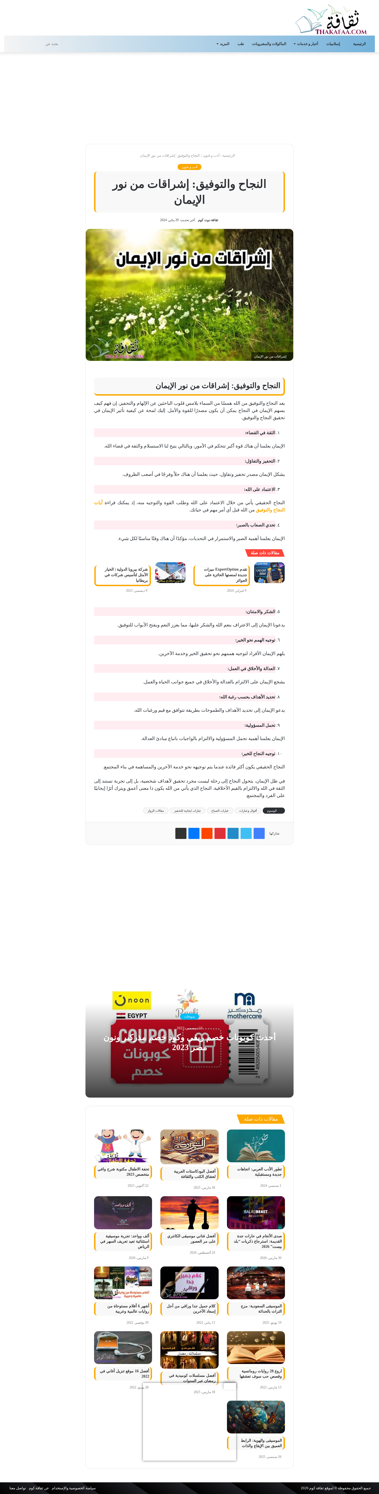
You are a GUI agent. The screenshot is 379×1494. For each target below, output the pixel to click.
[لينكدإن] (233, 833)
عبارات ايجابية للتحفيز (187, 810)
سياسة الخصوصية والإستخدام (74, 1488)
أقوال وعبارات (248, 810)
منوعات (189, 1016)
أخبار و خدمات (307, 44)
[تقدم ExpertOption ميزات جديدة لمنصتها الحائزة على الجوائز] (269, 572)
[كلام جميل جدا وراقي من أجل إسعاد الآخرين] (189, 1282)
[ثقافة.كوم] (331, 18)
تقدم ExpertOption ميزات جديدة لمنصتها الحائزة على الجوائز (225, 574)
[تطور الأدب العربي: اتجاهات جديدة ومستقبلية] (256, 1146)
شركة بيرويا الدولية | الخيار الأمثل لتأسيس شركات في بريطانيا (126, 574)
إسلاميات (333, 44)
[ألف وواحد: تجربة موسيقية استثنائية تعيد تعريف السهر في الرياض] (123, 1212)
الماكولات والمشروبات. (269, 44)
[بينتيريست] (220, 833)
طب (240, 44)
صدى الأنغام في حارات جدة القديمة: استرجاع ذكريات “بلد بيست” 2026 (258, 1241)
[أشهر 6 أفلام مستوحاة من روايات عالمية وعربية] (123, 1282)
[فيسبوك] (259, 833)
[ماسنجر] (193, 833)
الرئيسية (360, 44)
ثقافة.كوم (316, 1488)
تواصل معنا (17, 1488)
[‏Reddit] (207, 833)
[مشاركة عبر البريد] (180, 833)
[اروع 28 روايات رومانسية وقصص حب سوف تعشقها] (256, 1347)
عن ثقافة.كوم (39, 1488)
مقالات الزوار (156, 810)
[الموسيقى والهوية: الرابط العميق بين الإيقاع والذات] (256, 1417)
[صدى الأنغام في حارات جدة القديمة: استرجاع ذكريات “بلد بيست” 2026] (256, 1212)
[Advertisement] (189, 97)
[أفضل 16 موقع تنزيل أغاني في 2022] (123, 1347)
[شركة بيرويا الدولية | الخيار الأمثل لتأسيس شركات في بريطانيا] (170, 572)
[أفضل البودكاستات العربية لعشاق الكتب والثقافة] (189, 1147)
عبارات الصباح (220, 810)
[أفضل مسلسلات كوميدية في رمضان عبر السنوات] (189, 1350)
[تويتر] (246, 833)
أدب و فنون (211, 155)
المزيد (224, 44)
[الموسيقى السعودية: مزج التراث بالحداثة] (256, 1282)
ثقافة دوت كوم (208, 220)
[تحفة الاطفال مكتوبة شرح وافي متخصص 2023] (123, 1146)
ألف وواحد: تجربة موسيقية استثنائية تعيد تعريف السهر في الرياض (124, 1241)
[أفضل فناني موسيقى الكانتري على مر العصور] (189, 1212)
